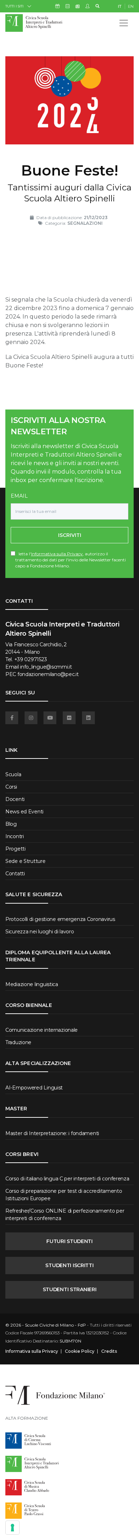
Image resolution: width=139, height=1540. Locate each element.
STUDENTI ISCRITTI (69, 1265)
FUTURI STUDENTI (69, 1241)
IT (120, 6)
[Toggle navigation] (124, 23)
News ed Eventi (24, 811)
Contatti (15, 873)
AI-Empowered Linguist (34, 1087)
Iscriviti (69, 535)
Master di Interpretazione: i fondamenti (52, 1133)
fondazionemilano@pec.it (48, 674)
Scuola (13, 774)
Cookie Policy (79, 1351)
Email (19, 496)
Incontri (14, 836)
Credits (109, 1351)
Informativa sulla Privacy (57, 553)
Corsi (11, 787)
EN (131, 6)
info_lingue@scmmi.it (46, 667)
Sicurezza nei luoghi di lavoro (39, 931)
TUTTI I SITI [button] (14, 6)
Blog (11, 824)
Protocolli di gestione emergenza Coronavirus (60, 919)
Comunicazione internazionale (41, 1030)
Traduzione (18, 1042)
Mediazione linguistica (31, 984)
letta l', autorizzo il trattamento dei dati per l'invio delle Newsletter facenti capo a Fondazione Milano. (70, 559)
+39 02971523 (30, 659)
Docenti (15, 799)
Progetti (15, 849)
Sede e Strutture (25, 861)
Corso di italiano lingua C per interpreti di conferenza (67, 1178)
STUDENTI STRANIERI (70, 1289)
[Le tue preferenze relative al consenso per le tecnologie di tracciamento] (12, 1527)
